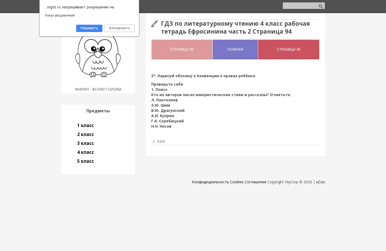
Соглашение (256, 181)
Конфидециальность (210, 181)
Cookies (237, 181)
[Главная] (98, 82)
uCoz (320, 181)
